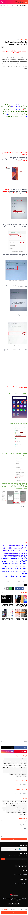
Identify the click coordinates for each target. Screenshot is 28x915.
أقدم (3, 741)
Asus (5, 763)
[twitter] (22, 866)
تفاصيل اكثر (5, 909)
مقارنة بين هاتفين (14, 806)
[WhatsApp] (10, 588)
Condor (17, 768)
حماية (25, 814)
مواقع (19, 812)
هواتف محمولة (23, 801)
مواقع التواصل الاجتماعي (21, 808)
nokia (21, 763)
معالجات (24, 812)
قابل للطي (19, 810)
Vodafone (24, 774)
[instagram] (16, 866)
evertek (14, 772)
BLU (25, 768)
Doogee (9, 772)
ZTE (25, 763)
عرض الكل (3, 592)
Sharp (19, 772)
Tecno (14, 763)
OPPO (24, 761)
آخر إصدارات (13, 810)
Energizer (24, 770)
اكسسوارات (6, 810)
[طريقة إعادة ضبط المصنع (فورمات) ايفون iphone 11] (7, 613)
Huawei (6, 759)
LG (17, 763)
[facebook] (25, 866)
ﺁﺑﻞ (7, 808)
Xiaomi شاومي (23, 759)
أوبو (4, 5)
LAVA (8, 770)
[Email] (7, 588)
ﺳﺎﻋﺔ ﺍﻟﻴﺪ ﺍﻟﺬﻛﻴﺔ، (11, 803)
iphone (10, 765)
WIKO (4, 768)
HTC (21, 768)
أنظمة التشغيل (23, 806)
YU (19, 774)
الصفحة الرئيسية (24, 39)
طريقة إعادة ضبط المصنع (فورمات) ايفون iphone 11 (7, 619)
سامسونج (16, 5)
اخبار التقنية (12, 808)
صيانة (21, 814)
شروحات (5, 803)
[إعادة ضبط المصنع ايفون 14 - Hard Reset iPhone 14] (7, 599)
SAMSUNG (16, 759)
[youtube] (19, 866)
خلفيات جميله (23, 803)
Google (12, 768)
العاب (4, 808)
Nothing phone (23, 776)
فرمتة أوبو (18, 585)
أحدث (25, 741)
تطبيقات (12, 801)
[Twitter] (13, 588)
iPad (8, 768)
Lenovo (9, 763)
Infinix (5, 761)
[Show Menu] (26, 2)
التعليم (8, 812)
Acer (16, 774)
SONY (25, 765)
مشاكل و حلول (6, 801)
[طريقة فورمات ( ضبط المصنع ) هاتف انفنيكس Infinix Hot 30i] (21, 599)
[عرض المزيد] (5, 588)
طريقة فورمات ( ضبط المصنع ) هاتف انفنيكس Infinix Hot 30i (21, 605)
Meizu (5, 765)
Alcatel (15, 765)
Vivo (11, 759)
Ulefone (24, 772)
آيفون (12, 5)
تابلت (18, 803)
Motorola (10, 761)
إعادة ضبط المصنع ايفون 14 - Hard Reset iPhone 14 (7, 605)
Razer (5, 772)
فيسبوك (24, 810)
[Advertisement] (14, 23)
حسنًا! (14, 912)
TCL (4, 770)
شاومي (7, 5)
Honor (20, 761)
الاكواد (8, 806)
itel (17, 776)
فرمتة (18, 39)
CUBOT (11, 774)
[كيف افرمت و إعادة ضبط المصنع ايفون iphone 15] (21, 613)
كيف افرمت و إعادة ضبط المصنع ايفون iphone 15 (21, 619)
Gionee (12, 770)
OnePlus (20, 765)
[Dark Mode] (4, 2)
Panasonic (18, 770)
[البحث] (2, 2)
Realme (15, 761)
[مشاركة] (2, 47)
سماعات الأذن (13, 812)
